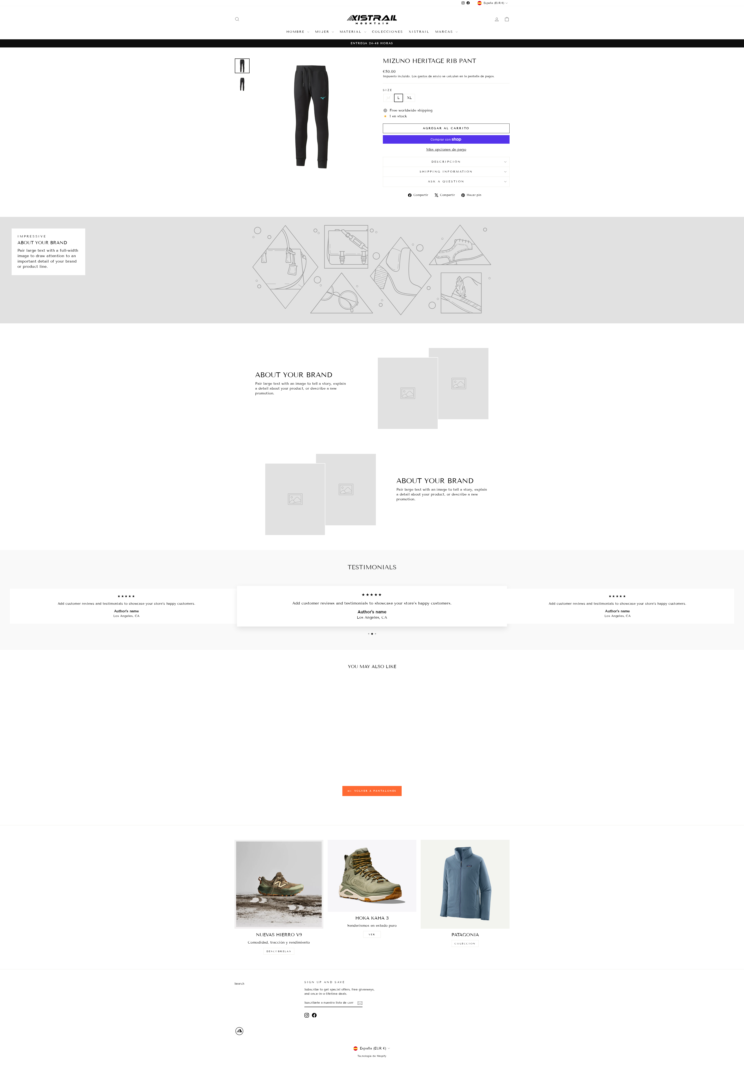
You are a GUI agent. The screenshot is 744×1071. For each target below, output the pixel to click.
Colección (465, 943)
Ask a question (446, 181)
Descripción (446, 161)
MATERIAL (351, 31)
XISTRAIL (419, 31)
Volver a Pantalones (375, 790)
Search (239, 983)
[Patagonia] (465, 884)
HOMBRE (296, 31)
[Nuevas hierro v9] (278, 884)
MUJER (323, 31)
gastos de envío (429, 76)
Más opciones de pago (446, 149)
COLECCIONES (387, 31)
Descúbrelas (279, 951)
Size (387, 90)
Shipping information (446, 171)
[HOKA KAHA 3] (372, 876)
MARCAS (445, 31)
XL (409, 98)
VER (372, 934)
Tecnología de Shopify (371, 1056)
